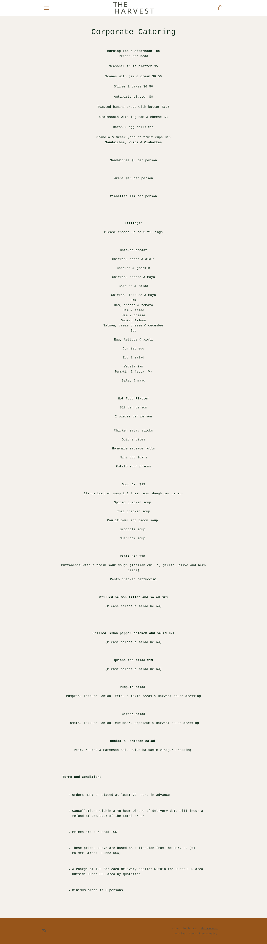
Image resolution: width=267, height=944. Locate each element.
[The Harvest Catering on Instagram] (44, 931)
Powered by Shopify (203, 933)
